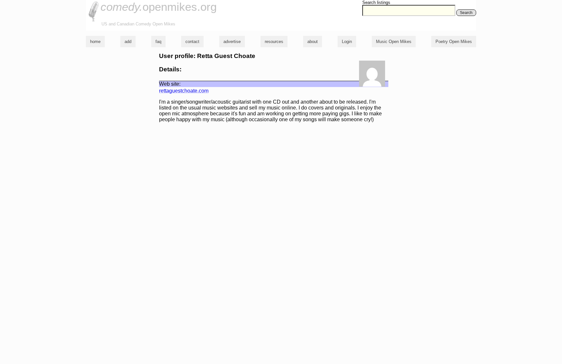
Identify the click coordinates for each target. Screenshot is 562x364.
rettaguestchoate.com (183, 91)
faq (158, 41)
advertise (232, 41)
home (95, 41)
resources (274, 41)
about (312, 41)
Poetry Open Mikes (453, 41)
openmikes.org (158, 6)
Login (347, 41)
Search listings (376, 2)
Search (466, 12)
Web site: (170, 84)
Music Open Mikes (393, 41)
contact (192, 41)
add (128, 41)
